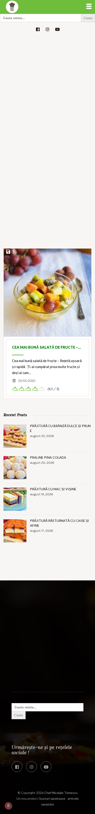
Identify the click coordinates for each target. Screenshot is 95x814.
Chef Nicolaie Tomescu (60, 793)
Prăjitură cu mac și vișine (53, 489)
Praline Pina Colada (48, 457)
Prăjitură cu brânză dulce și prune (60, 428)
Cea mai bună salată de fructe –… (46, 347)
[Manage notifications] (8, 805)
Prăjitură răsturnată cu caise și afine (59, 523)
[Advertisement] (47, 86)
